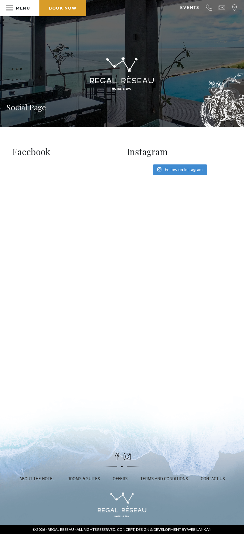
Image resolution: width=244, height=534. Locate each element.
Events (190, 7)
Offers (120, 479)
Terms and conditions (164, 479)
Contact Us (213, 479)
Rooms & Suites (83, 479)
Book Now (63, 8)
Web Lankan (199, 529)
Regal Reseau (61, 529)
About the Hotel (37, 479)
